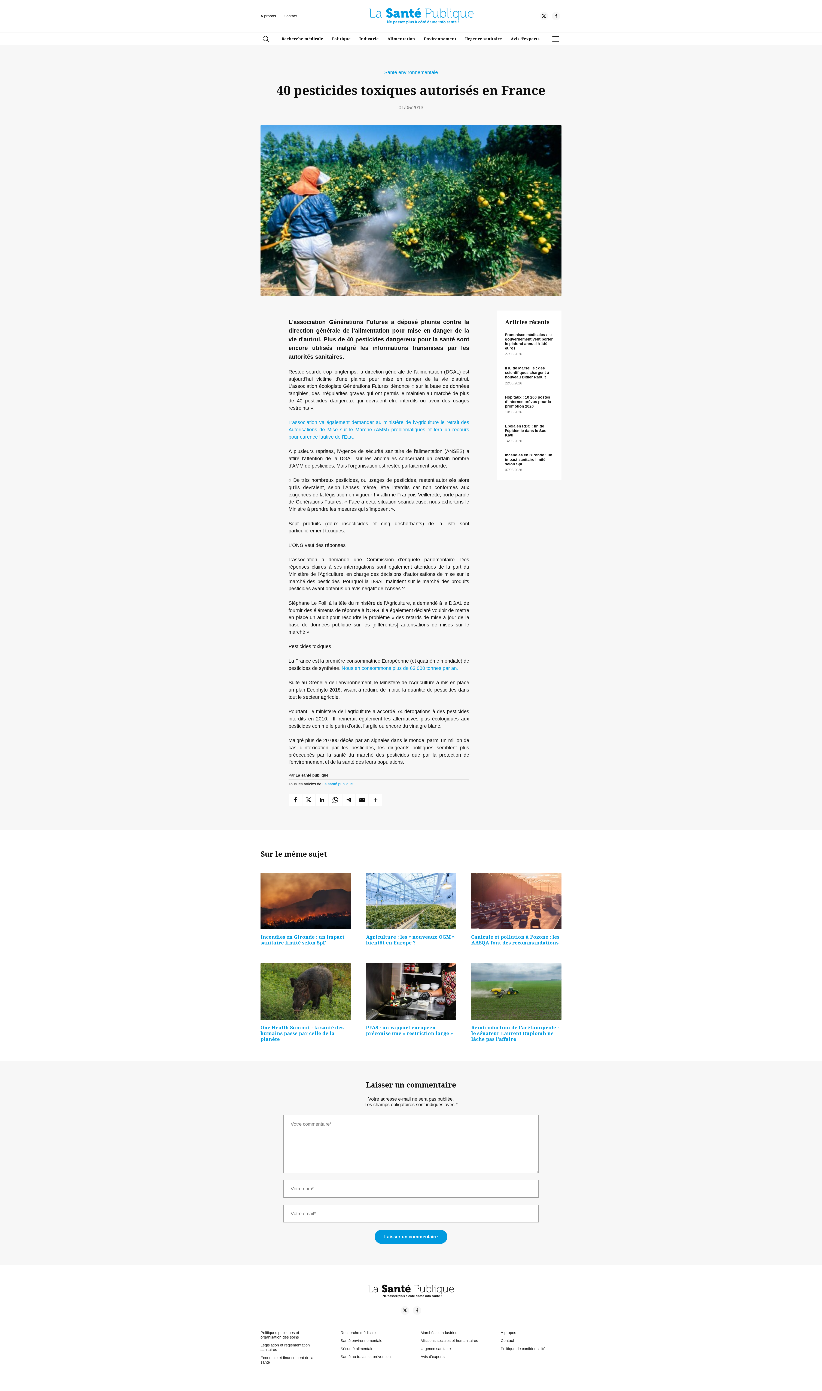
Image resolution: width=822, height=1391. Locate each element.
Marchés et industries (439, 1333)
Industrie (369, 38)
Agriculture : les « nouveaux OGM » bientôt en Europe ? (410, 940)
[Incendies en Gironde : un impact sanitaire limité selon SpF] (306, 901)
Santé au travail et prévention (366, 1357)
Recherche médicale (302, 38)
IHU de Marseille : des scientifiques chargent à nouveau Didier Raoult (527, 372)
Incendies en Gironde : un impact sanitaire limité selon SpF (528, 459)
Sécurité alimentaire (358, 1349)
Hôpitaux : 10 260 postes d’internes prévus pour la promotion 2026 (528, 401)
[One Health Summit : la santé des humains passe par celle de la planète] (306, 991)
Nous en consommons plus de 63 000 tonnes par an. (399, 668)
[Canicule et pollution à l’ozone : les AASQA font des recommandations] (516, 901)
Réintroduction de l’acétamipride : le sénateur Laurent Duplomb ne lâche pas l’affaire (515, 1033)
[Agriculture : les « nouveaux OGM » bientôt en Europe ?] (411, 901)
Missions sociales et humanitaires (449, 1341)
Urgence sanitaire (483, 38)
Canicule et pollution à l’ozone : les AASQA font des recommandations (515, 940)
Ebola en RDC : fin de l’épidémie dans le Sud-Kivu (526, 430)
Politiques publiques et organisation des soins (280, 1335)
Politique (341, 38)
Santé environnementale (411, 72)
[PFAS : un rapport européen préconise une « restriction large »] (411, 991)
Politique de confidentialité (523, 1349)
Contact (290, 16)
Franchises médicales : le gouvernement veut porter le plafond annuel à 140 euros (529, 341)
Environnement (440, 38)
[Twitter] (543, 17)
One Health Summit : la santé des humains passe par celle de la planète (302, 1033)
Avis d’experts (525, 38)
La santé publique (337, 784)
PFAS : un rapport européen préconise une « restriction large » (409, 1030)
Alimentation (401, 38)
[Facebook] (556, 17)
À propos (268, 16)
